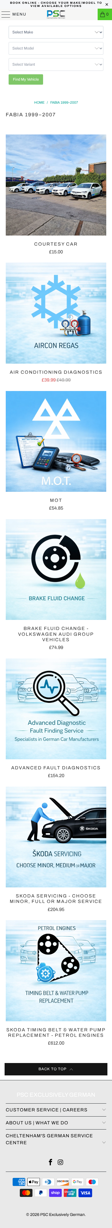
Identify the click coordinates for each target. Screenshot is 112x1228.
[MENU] (3, 14)
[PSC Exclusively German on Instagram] (61, 1163)
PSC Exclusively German (62, 1214)
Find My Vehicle (26, 79)
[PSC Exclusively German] (56, 14)
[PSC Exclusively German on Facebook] (51, 1163)
